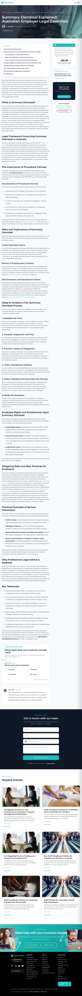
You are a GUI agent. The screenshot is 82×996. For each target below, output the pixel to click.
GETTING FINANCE (32, 971)
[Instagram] (15, 966)
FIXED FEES (45, 965)
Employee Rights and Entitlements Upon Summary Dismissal (22, 63)
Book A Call (49, 945)
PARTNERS (45, 971)
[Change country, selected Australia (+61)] (25, 741)
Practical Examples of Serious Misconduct (16, 68)
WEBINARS (61, 971)
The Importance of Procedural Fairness (17, 54)
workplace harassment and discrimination (21, 297)
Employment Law (18, 12)
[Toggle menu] (78, 2)
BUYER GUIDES (62, 959)
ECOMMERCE (30, 965)
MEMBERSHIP (46, 967)
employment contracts (15, 274)
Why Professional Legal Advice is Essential (17, 71)
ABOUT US (45, 957)
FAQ (59, 974)
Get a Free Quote (41, 757)
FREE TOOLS (61, 969)
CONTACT (45, 963)
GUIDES (60, 957)
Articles (9, 12)
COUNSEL (45, 969)
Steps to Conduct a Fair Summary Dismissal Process (21, 60)
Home (3, 12)
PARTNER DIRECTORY (48, 973)
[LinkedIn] (19, 966)
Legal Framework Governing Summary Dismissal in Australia (22, 52)
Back (8, 679)
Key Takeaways (8, 74)
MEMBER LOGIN (62, 978)
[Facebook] (12, 966)
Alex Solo (11, 26)
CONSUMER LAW (32, 976)
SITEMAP (60, 976)
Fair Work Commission (30, 222)
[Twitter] (22, 966)
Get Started (33, 945)
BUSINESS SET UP (32, 961)
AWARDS (45, 959)
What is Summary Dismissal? (12, 49)
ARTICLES (61, 973)
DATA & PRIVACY (32, 974)
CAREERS (45, 961)
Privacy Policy (51, 763)
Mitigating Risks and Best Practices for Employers (19, 65)
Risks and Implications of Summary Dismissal (19, 57)
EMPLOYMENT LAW (32, 973)
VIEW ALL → (30, 978)
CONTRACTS (30, 963)
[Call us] (75, 2)
